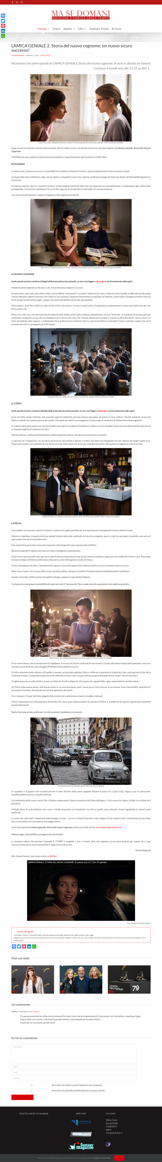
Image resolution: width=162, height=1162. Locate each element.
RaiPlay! (53, 856)
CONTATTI (111, 1126)
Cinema (42, 55)
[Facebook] (3, 15)
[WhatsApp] (3, 35)
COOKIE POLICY (114, 1133)
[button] (13, 980)
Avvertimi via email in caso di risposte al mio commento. (77, 1085)
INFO (108, 1130)
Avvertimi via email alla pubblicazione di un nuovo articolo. (78, 1090)
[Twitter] (3, 20)
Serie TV (48, 55)
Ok (119, 1158)
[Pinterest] (3, 25)
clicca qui (100, 281)
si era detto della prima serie (109, 827)
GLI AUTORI (112, 1123)
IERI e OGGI (111, 1120)
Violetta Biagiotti (18, 55)
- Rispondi (35, 1011)
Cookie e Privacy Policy (102, 1158)
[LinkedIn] (3, 30)
